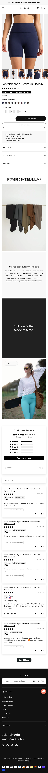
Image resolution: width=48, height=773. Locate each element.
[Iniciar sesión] (41, 8)
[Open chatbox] (43, 691)
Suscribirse (38, 681)
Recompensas (7, 701)
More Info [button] (5, 725)
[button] (3, 8)
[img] (8, 494)
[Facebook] (7, 745)
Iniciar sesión (7, 697)
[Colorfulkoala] (11, 734)
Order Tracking (7, 705)
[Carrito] (45, 8)
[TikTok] (12, 745)
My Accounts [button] (7, 691)
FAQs (4, 709)
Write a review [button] (24, 458)
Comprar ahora (24, 125)
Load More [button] (24, 660)
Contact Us (6, 713)
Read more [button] (8, 608)
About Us (5, 717)
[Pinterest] (16, 745)
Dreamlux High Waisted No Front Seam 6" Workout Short (22, 490)
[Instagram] (3, 745)
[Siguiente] (16, 363)
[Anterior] (6, 363)
